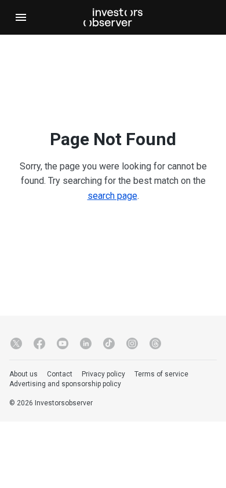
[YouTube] (63, 343)
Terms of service (161, 374)
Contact (59, 374)
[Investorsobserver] (113, 17)
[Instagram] (132, 343)
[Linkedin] (86, 343)
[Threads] (155, 343)
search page (112, 195)
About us (23, 374)
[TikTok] (109, 343)
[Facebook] (39, 343)
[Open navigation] (20, 17)
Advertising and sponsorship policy (65, 384)
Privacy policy (103, 374)
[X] (16, 343)
